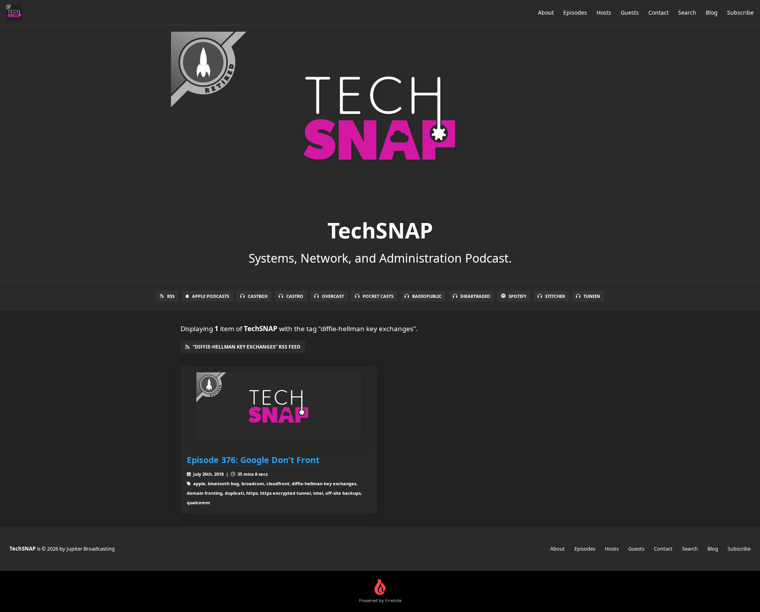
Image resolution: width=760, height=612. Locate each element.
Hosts (604, 12)
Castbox (258, 296)
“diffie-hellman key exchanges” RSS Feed (246, 346)
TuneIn (591, 296)
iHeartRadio (475, 296)
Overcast (333, 296)
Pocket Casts (378, 296)
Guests (630, 12)
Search (687, 12)
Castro (294, 296)
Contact (658, 12)
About (546, 12)
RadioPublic (427, 296)
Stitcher (555, 296)
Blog (712, 12)
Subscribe (740, 12)
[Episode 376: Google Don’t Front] (278, 406)
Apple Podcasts (210, 296)
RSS (171, 296)
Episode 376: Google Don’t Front (253, 459)
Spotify (517, 296)
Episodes (575, 12)
